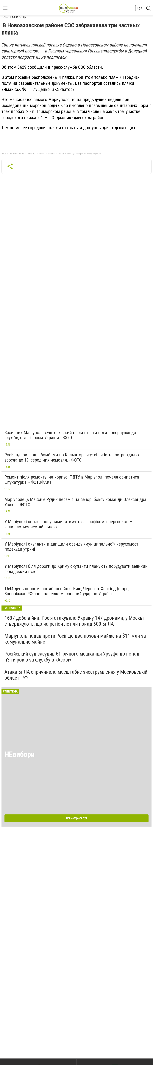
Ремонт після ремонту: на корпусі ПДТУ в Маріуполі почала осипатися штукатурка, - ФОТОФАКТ (71, 479)
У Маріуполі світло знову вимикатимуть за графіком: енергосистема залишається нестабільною (69, 524)
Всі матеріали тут (76, 818)
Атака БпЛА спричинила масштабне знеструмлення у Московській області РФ (75, 675)
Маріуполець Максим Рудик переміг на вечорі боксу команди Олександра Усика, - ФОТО (75, 502)
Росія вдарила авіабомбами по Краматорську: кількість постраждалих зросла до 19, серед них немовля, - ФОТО (72, 457)
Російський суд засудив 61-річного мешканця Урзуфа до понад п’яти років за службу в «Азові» (71, 657)
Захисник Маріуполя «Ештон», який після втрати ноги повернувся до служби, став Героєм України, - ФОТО (70, 435)
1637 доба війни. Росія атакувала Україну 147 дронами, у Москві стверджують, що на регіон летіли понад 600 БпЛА (74, 621)
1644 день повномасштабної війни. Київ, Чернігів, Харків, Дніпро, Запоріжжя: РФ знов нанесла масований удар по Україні (66, 591)
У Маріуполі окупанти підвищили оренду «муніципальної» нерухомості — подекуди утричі (73, 546)
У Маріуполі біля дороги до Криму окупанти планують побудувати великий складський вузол (76, 569)
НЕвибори (19, 754)
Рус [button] (139, 8)
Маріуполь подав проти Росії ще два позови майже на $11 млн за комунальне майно (75, 639)
